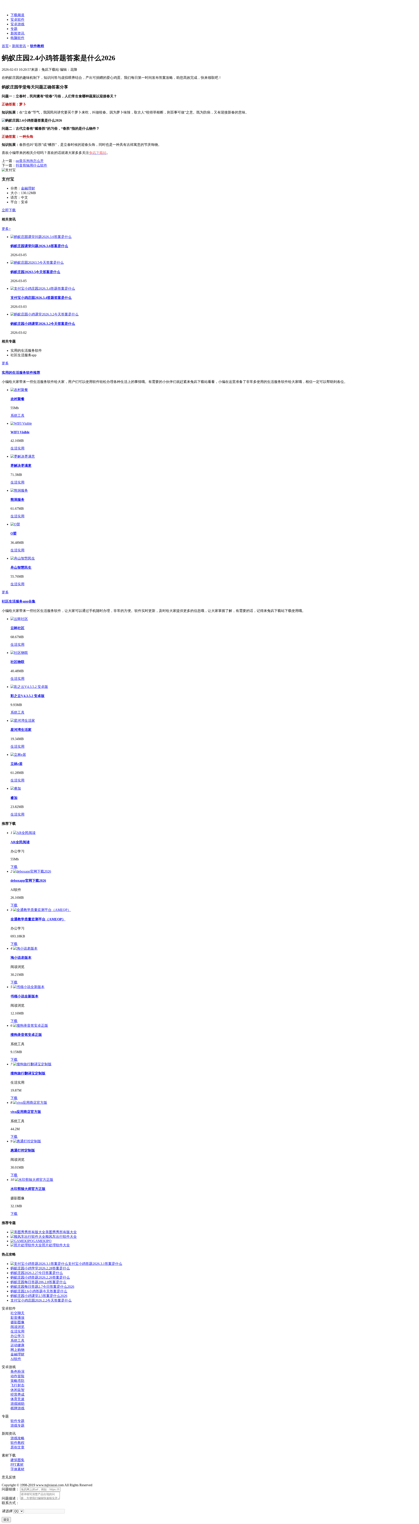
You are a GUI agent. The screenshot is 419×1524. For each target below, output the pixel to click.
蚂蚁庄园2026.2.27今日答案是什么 (36, 1273)
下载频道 (17, 15)
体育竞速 (17, 1399)
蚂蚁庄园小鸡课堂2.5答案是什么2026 (38, 1296)
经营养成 (17, 1394)
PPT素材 (17, 1464)
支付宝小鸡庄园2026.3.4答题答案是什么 (41, 298)
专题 (13, 29)
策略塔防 (17, 1381)
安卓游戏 (17, 24)
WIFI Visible (19, 432)
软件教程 (37, 46)
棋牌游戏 (17, 1408)
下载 (13, 867)
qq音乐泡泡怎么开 (30, 161)
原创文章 (17, 1447)
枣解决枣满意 (20, 465)
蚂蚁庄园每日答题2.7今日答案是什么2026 (42, 1286)
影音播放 (17, 1317)
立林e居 (16, 764)
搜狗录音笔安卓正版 (26, 1035)
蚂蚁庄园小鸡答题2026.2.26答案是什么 (40, 1277)
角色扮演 (17, 1371)
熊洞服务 (17, 499)
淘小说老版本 (20, 957)
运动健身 (17, 1345)
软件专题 (17, 1421)
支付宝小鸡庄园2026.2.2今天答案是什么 (41, 1300)
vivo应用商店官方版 (25, 1112)
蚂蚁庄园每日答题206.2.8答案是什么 (38, 1282)
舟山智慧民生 (20, 567)
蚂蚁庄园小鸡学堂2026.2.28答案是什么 (40, 1268)
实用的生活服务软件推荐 (21, 372)
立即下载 (9, 210)
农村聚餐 (17, 399)
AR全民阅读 (20, 842)
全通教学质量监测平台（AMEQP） (37, 919)
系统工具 (17, 415)
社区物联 (17, 662)
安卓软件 (17, 19)
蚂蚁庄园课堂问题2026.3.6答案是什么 (39, 246)
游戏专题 (17, 1425)
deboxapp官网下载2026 (28, 880)
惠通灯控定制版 (22, 1150)
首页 (5, 46)
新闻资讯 (17, 33)
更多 (5, 363)
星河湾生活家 (20, 730)
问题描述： (10, 1498)
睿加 (13, 798)
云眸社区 (17, 628)
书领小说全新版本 (24, 996)
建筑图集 (17, 1460)
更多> (6, 229)
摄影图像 (17, 1322)
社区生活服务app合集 (18, 601)
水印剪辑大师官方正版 (27, 1189)
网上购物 (17, 1350)
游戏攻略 (17, 1438)
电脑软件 (17, 38)
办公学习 (17, 1336)
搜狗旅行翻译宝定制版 (27, 1073)
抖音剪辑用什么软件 (31, 165)
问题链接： (10, 1489)
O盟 (13, 533)
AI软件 (15, 1359)
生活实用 (17, 448)
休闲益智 (17, 1390)
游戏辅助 (17, 1403)
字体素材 (17, 1469)
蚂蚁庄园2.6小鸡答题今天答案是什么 (38, 1291)
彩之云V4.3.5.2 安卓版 (27, 696)
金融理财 (28, 188)
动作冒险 (17, 1376)
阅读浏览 (17, 1327)
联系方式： (10, 1503)
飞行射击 (17, 1385)
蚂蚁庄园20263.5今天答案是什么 (35, 272)
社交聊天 (17, 1313)
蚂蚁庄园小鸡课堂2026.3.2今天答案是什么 (42, 323)
